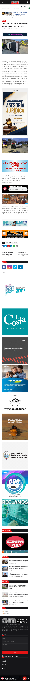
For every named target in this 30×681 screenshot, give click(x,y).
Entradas (6, 611)
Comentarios (6, 613)
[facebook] (4, 267)
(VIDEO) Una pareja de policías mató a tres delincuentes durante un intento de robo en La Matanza (18, 586)
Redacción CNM (6, 28)
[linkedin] (20, 267)
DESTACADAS (9, 242)
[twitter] (15, 267)
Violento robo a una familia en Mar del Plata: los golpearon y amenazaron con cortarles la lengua (18, 561)
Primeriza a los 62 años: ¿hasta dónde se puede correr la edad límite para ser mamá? (18, 601)
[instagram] (9, 267)
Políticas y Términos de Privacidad (6, 660)
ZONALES (8, 16)
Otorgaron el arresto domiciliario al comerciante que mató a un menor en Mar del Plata (18, 567)
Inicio (3, 16)
